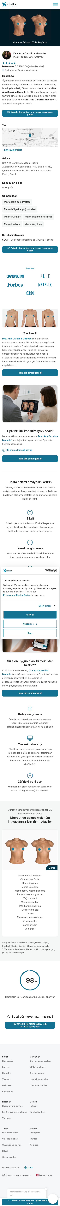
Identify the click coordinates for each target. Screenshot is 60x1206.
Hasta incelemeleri (39, 1079)
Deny (30, 633)
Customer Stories (38, 1085)
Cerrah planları (37, 1073)
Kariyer (5, 1067)
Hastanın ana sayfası (12, 1106)
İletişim (33, 1106)
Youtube (34, 1145)
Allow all (30, 614)
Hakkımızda (8, 1061)
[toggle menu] (55, 4)
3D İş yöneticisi (37, 1067)
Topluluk (6, 1118)
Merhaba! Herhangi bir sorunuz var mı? (25, 1193)
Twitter (33, 1139)
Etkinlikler (7, 1085)
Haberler (6, 1073)
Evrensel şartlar (10, 1132)
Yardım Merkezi (37, 1112)
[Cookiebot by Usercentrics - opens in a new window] (44, 570)
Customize (28, 624)
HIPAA (5, 1151)
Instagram (35, 1132)
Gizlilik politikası (10, 1139)
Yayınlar (6, 1079)
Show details (45, 606)
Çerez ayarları (9, 1157)
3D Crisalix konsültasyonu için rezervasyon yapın (30, 113)
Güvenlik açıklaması (12, 1145)
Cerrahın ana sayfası (40, 1061)
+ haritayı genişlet (12, 149)
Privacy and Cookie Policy (16, 595)
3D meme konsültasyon (19, 450)
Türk (30, 1167)
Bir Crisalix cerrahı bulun (14, 1112)
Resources (7, 1091)
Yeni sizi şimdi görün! (30, 372)
